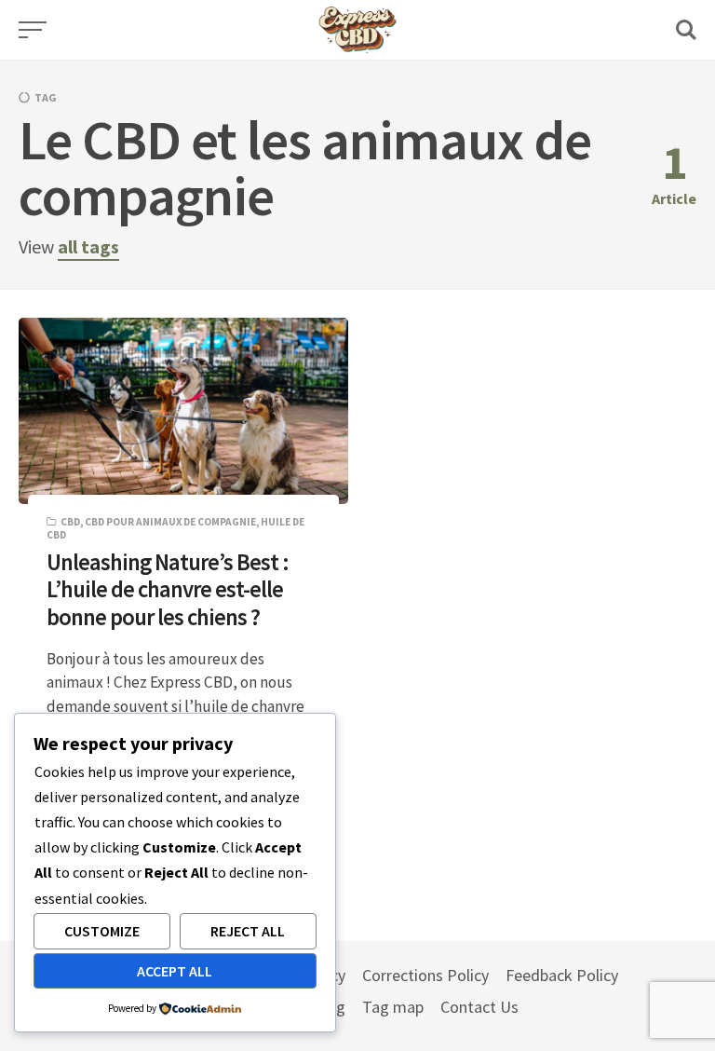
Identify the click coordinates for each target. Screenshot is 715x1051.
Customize (102, 930)
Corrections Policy (425, 975)
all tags (88, 246)
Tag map (393, 1006)
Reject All (247, 930)
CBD (70, 521)
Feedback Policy (562, 975)
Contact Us (479, 1006)
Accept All (174, 971)
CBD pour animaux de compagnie (170, 521)
